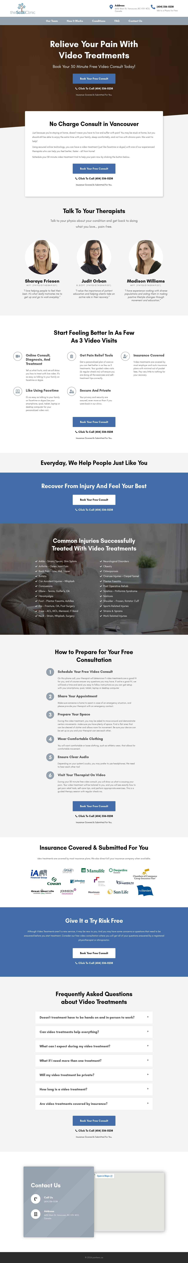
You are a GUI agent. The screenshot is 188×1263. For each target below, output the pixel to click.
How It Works (75, 21)
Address (120, 5)
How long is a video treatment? (63, 1089)
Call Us (48, 1197)
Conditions (98, 21)
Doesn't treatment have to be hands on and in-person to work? (87, 1017)
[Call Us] (35, 1199)
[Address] (111, 7)
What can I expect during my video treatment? (75, 1046)
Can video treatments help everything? (69, 1032)
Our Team (52, 21)
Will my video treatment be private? (67, 1075)
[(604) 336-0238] (153, 7)
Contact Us (135, 21)
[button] (94, 1017)
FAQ (116, 21)
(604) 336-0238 (165, 6)
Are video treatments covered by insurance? (74, 1104)
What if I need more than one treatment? (70, 1061)
